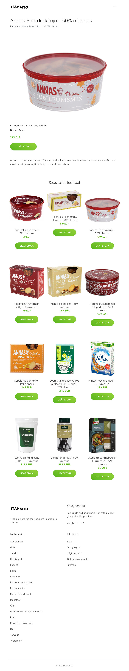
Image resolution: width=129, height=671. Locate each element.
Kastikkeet (16, 559)
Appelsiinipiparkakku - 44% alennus (26, 382)
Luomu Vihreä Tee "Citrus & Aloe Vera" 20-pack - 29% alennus (64, 384)
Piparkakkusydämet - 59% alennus (26, 231)
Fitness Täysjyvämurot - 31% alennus (102, 382)
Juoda (13, 553)
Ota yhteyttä (74, 547)
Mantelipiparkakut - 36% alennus (64, 305)
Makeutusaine (17, 588)
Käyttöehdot (74, 553)
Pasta (13, 617)
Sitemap (71, 564)
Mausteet (15, 599)
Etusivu (14, 26)
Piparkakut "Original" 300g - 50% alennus (27, 305)
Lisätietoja (23, 146)
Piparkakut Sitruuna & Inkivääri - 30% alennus (64, 218)
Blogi (70, 541)
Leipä (13, 570)
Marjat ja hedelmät (20, 594)
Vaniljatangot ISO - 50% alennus (64, 459)
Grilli (12, 547)
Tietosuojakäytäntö (77, 559)
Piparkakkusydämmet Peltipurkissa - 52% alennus (102, 307)
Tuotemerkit (30, 125)
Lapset (14, 564)
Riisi (12, 629)
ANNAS (42, 125)
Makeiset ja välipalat (21, 582)
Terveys (14, 634)
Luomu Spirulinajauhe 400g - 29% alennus (26, 459)
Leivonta (15, 576)
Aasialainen (16, 541)
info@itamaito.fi (75, 523)
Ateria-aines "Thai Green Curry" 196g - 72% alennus (102, 461)
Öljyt (12, 605)
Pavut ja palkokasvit (21, 623)
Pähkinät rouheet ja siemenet (26, 611)
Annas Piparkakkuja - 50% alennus (102, 231)
